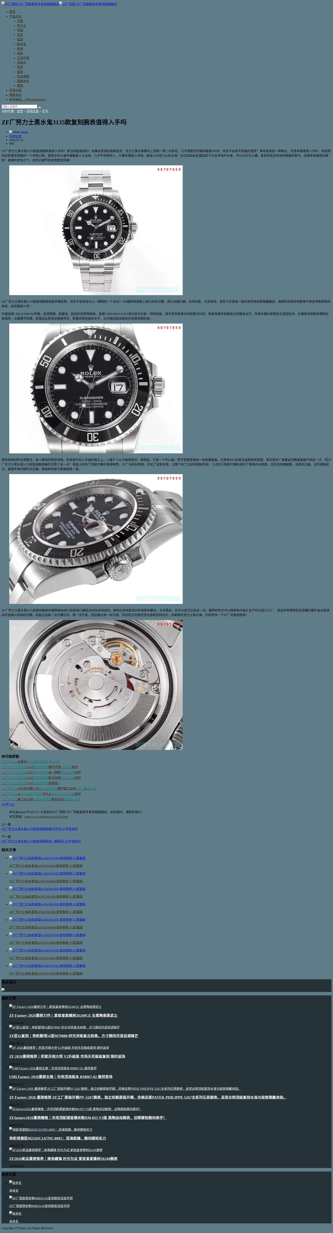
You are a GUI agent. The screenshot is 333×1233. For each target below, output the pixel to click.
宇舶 (20, 30)
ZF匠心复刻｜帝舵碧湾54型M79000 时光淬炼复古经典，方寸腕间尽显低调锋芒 (73, 1036)
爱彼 (20, 71)
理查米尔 (23, 81)
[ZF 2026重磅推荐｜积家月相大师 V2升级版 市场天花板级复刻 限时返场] (59, 1047)
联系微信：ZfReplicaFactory (27, 99)
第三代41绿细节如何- (41, 799)
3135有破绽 (31, 783)
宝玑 (20, 35)
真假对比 (15, 95)
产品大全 (15, 16)
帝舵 (20, 53)
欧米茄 (21, 44)
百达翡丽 (23, 76)
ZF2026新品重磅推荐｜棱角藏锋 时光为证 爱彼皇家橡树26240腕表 (63, 1159)
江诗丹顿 (23, 58)
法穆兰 (21, 62)
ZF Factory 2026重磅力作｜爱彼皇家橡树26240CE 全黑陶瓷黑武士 (63, 1015)
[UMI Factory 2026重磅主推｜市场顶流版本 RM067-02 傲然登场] (52, 1068)
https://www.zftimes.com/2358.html (46, 816)
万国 (20, 21)
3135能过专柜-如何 (41, 777)
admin (24, 132)
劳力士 (21, 25)
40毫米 (31, 761)
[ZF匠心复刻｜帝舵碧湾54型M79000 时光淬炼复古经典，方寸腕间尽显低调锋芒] (64, 1027)
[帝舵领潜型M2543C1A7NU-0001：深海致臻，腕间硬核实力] (50, 1129)
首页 (12, 11)
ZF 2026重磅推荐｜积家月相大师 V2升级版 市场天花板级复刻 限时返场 (67, 1056)
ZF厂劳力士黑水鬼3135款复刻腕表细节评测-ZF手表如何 (40, 829)
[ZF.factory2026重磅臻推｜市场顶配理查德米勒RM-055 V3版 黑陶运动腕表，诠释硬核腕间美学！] (75, 1109)
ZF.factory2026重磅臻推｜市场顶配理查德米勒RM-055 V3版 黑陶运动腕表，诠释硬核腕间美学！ (88, 1118)
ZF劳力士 (8, 804)
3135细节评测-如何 (40, 767)
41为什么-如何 (41, 794)
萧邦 (20, 85)
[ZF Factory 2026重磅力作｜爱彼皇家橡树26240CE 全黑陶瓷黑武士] (55, 1006)
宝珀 (20, 39)
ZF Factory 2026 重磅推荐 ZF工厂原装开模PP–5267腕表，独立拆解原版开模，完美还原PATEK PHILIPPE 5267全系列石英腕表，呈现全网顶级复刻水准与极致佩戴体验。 (148, 1097)
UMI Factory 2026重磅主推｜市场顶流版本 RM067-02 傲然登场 (61, 1077)
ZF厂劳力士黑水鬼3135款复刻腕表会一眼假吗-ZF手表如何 (41, 841)
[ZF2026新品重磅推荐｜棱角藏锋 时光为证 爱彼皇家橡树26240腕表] (55, 1150)
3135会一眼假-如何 (41, 772)
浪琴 (20, 67)
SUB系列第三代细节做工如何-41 (49, 788)
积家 (20, 48)
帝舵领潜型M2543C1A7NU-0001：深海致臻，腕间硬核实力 (57, 1138)
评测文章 (15, 90)
